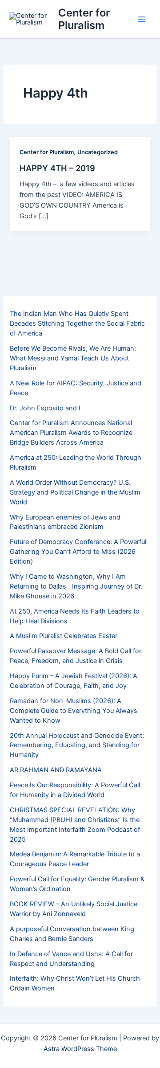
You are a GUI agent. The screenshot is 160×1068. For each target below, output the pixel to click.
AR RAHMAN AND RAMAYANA (56, 770)
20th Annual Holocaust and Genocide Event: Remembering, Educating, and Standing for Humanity (77, 745)
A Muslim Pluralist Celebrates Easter (63, 636)
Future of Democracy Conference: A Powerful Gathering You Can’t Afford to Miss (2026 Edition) (78, 551)
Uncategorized (97, 152)
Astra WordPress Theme (80, 1049)
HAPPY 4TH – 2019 (57, 168)
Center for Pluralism (84, 19)
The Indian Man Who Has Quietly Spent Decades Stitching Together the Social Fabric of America (77, 323)
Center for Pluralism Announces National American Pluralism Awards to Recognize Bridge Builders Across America (71, 432)
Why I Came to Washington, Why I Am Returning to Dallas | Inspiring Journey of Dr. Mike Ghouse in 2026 (76, 586)
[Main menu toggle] (141, 19)
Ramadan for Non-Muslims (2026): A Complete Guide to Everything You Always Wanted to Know (73, 710)
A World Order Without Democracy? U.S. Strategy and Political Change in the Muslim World (75, 492)
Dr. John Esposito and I (45, 408)
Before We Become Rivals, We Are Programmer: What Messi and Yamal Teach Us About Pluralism (73, 358)
